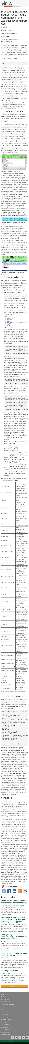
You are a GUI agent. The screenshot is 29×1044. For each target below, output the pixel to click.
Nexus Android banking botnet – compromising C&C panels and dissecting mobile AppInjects (13, 919)
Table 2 (16, 480)
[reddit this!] (25, 891)
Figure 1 (17, 140)
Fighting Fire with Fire (9, 970)
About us (3, 994)
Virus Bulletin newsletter (7, 1004)
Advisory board (5, 999)
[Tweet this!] (3, 891)
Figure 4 (11, 314)
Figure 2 (24, 201)
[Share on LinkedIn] (14, 891)
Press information (6, 1002)
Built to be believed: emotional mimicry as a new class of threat (13, 901)
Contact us (4, 997)
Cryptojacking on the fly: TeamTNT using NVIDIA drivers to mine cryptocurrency (14, 936)
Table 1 (11, 435)
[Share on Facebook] (9, 891)
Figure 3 (12, 238)
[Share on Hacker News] (20, 891)
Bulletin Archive (15, 986)
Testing (3, 1007)
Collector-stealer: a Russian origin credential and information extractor (14, 955)
